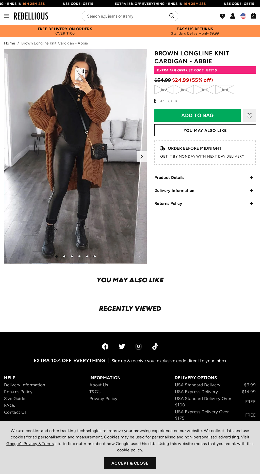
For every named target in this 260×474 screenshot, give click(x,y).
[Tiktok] (155, 346)
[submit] (171, 16)
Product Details (169, 177)
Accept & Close (129, 463)
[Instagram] (139, 346)
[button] (253, 15)
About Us (98, 384)
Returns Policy (168, 203)
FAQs (9, 405)
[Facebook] (105, 346)
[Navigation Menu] (6, 16)
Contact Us (15, 412)
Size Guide (14, 398)
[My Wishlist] (222, 16)
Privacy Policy (103, 398)
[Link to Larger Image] (75, 156)
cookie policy (129, 450)
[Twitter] (122, 346)
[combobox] (130, 16)
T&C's (95, 391)
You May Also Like (205, 130)
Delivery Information (174, 190)
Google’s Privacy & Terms (30, 443)
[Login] (232, 16)
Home (9, 43)
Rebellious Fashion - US (31, 16)
